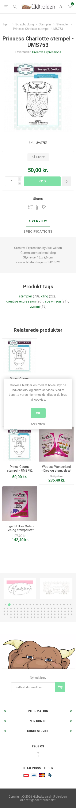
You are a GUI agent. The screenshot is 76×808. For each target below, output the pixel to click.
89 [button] (27, 617)
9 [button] (33, 604)
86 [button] (17, 617)
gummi (35, 306)
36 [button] (55, 608)
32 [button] (41, 608)
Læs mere (38, 423)
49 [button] (27, 611)
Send (60, 687)
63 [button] (4, 614)
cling (44, 296)
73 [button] (38, 614)
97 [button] (55, 617)
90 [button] (31, 617)
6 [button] (23, 604)
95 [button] (48, 617)
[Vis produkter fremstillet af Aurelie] (56, 588)
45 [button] (14, 611)
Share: (38, 199)
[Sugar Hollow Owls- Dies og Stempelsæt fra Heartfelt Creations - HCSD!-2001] (19, 503)
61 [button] (68, 611)
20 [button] (70, 604)
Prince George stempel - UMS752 (20, 468)
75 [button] (44, 614)
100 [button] (65, 617)
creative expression (21, 301)
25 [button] (17, 608)
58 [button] (58, 611)
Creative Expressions (46, 52)
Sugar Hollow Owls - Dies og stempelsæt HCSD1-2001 (20, 530)
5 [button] (20, 604)
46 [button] (17, 611)
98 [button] (58, 617)
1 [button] (5, 604)
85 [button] (14, 617)
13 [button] (47, 604)
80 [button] (61, 614)
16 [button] (57, 604)
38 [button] (61, 608)
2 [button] (8, 604)
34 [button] (48, 608)
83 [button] (71, 614)
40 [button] (68, 608)
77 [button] (51, 614)
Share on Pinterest (44, 207)
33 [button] (44, 608)
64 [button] (7, 614)
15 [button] (53, 604)
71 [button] (31, 614)
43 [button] (7, 611)
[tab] (38, 221)
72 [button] (34, 614)
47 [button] (21, 611)
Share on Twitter (30, 207)
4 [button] (16, 604)
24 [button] (14, 608)
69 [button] (24, 614)
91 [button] (34, 617)
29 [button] (31, 608)
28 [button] (27, 608)
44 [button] (11, 611)
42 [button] (4, 611)
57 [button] (55, 611)
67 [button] (17, 614)
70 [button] (27, 614)
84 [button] (11, 617)
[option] (19, 588)
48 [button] (24, 611)
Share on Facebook (37, 207)
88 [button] (24, 617)
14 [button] (50, 604)
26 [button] (21, 608)
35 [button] (51, 608)
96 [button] (51, 617)
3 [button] (12, 604)
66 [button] (14, 614)
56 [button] (51, 611)
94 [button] (44, 617)
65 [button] (11, 614)
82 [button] (68, 614)
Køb (42, 181)
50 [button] (31, 611)
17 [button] (60, 604)
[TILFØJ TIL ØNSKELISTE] (66, 181)
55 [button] (48, 611)
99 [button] (61, 617)
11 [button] (40, 604)
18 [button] (64, 604)
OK (38, 413)
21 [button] (4, 608)
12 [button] (43, 604)
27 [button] (24, 608)
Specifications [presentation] (38, 231)
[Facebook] (38, 754)
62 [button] (71, 611)
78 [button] (55, 614)
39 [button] (65, 608)
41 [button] (71, 608)
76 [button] (48, 614)
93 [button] (41, 617)
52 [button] (38, 611)
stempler (25, 296)
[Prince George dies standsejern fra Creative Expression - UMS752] (19, 356)
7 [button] (26, 604)
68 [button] (21, 614)
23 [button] (11, 608)
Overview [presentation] (38, 221)
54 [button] (44, 611)
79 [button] (58, 614)
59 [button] (61, 611)
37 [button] (58, 608)
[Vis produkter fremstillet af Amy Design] (20, 588)
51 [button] (34, 611)
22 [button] (7, 608)
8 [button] (30, 604)
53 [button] (41, 611)
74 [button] (41, 614)
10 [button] (37, 604)
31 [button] (38, 608)
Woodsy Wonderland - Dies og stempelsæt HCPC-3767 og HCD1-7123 (56, 472)
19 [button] (67, 604)
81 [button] (65, 614)
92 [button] (38, 617)
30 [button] (34, 608)
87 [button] (21, 617)
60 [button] (65, 611)
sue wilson (53, 301)
